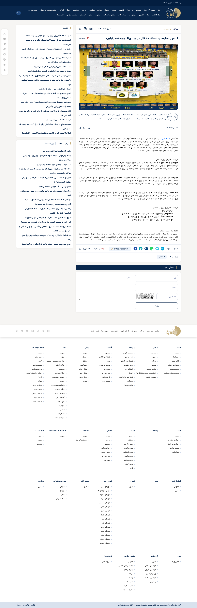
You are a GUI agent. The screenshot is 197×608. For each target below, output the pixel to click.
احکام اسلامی (59, 373)
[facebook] (135, 249)
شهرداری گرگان (105, 507)
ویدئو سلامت (37, 365)
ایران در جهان (128, 357)
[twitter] (157, 249)
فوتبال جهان (83, 373)
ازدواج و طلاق (128, 569)
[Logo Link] (173, 13)
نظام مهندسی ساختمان (48, 10)
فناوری (141, 15)
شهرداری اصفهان (104, 503)
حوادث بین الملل (173, 444)
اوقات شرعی (124, 331)
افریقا (131, 373)
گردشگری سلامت (150, 578)
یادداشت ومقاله (173, 365)
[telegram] (163, 249)
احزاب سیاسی (105, 448)
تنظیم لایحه (129, 582)
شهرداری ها (132, 15)
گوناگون (61, 10)
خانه (159, 10)
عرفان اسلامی (59, 389)
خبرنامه (142, 331)
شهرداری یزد (106, 519)
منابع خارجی (128, 444)
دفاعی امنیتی (151, 369)
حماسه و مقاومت (58, 377)
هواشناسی (175, 452)
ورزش (114, 10)
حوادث (84, 10)
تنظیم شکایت (128, 586)
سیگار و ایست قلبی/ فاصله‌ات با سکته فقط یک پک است (49, 71)
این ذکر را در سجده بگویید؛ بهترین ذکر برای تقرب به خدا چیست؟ (46, 222)
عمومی (166, 28)
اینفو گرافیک (156, 15)
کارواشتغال (60, 15)
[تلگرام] (4, 44)
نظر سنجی (114, 331)
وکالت (131, 578)
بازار (148, 15)
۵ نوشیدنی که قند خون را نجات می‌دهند (55, 186)
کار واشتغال (106, 561)
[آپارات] (4, 49)
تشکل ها (107, 460)
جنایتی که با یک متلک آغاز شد (59, 62)
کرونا (40, 377)
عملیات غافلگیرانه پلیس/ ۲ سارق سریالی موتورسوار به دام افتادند (46, 57)
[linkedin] (146, 249)
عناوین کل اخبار (149, 10)
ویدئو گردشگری (128, 452)
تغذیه (40, 381)
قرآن (62, 357)
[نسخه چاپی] (80, 28)
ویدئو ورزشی (83, 377)
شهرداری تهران (105, 486)
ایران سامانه (20, 605)
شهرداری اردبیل (105, 527)
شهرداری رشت (105, 531)
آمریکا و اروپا (129, 369)
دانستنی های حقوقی (125, 565)
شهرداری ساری (105, 535)
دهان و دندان (37, 385)
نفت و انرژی (106, 381)
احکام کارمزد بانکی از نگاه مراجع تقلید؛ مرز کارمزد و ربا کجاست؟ (46, 133)
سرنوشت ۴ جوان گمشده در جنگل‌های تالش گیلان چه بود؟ (48, 217)
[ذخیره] (85, 28)
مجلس (153, 361)
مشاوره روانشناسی (109, 15)
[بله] (4, 59)
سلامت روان (37, 397)
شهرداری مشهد (105, 495)
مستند (130, 440)
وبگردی (97, 15)
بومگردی (153, 582)
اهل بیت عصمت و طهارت (55, 361)
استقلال (162, 256)
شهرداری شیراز (105, 515)
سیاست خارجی (151, 377)
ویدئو (68, 10)
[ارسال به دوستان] (90, 28)
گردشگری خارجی (150, 569)
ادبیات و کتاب (59, 417)
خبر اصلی (175, 357)
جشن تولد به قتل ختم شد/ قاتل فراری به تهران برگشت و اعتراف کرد (45, 75)
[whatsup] (152, 249)
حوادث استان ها (173, 440)
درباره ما (104, 331)
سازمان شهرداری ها (104, 490)
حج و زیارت (60, 401)
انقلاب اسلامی (59, 365)
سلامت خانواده (37, 401)
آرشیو (157, 331)
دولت (154, 365)
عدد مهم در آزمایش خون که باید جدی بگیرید (53, 164)
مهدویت (61, 369)
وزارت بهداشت (37, 369)
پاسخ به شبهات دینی (57, 385)
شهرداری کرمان (105, 539)
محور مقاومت (128, 365)
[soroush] (141, 249)
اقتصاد (121, 10)
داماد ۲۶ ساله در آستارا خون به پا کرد (57, 151)
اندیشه (62, 381)
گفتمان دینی (60, 397)
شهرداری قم (106, 523)
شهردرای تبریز (105, 511)
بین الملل (130, 10)
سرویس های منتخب (171, 373)
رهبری (154, 357)
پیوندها (150, 331)
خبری (131, 436)
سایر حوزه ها (128, 385)
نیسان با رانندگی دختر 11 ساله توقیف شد (55, 89)
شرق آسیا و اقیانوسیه (126, 377)
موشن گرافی (129, 464)
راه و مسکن (106, 377)
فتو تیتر (61, 405)
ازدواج (62, 490)
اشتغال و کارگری (104, 357)
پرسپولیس (83, 365)
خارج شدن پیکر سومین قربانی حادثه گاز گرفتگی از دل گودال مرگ (46, 244)
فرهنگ (106, 10)
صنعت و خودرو (104, 365)
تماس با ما (95, 331)
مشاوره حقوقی (71, 15)
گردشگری (83, 15)
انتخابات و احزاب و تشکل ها (146, 373)
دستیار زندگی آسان (81, 440)
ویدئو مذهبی (128, 456)
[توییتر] (4, 65)
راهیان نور (61, 413)
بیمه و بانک (122, 15)
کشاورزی (107, 369)
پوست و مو (38, 389)
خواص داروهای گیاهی (34, 373)
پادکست (76, 10)
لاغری (40, 361)
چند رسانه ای (32, 10)
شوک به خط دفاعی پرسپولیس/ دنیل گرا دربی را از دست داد (48, 35)
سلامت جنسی (37, 393)
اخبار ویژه (175, 361)
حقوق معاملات (128, 590)
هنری (90, 15)
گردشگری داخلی (150, 565)
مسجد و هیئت (59, 393)
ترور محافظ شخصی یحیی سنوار (58, 120)
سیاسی (138, 10)
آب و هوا (134, 331)
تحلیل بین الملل (127, 361)
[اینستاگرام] (4, 39)
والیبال (84, 357)
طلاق (62, 495)
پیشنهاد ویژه (174, 369)
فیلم (131, 468)
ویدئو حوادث (174, 448)
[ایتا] (4, 54)
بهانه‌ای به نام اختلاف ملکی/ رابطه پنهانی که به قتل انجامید (48, 200)
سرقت (131, 573)
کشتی (85, 381)
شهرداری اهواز (105, 499)
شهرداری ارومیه (105, 543)
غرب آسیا (130, 381)
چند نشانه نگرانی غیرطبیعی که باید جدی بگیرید (52, 66)
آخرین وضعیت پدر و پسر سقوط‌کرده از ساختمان (52, 204)
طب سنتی (38, 357)
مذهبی (62, 409)
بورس (108, 361)
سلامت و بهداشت (95, 10)
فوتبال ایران (83, 369)
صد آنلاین (166, 138)
